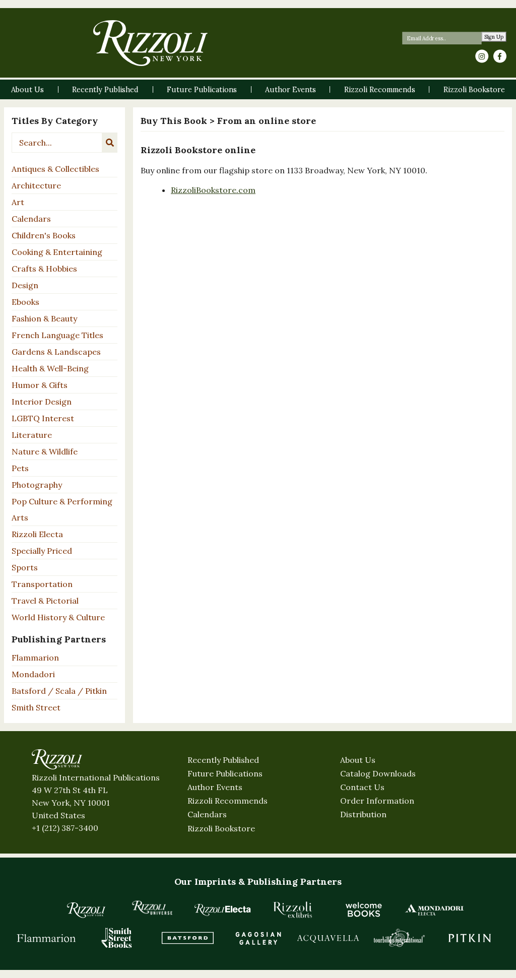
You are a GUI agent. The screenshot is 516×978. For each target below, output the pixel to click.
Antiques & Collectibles (55, 169)
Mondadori (33, 674)
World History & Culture (58, 617)
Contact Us (362, 787)
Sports (25, 567)
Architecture (36, 185)
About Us (357, 760)
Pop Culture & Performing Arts (62, 509)
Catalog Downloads (378, 773)
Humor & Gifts (40, 385)
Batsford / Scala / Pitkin (59, 691)
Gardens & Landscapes (56, 352)
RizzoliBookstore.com (213, 190)
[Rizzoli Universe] (152, 907)
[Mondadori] (434, 909)
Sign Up (494, 37)
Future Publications (225, 773)
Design (25, 285)
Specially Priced (42, 551)
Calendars (31, 219)
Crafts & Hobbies (44, 269)
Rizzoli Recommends (227, 801)
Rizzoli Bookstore (221, 828)
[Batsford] (187, 938)
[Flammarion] (46, 938)
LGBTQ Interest (43, 418)
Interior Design (42, 402)
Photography (37, 485)
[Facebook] (499, 56)
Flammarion (35, 658)
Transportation (42, 584)
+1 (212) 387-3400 (65, 828)
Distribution (363, 814)
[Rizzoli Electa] (222, 909)
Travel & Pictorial (45, 601)
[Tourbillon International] (399, 938)
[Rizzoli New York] (150, 43)
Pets (20, 468)
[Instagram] (481, 56)
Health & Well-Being (50, 368)
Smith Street (36, 707)
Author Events (214, 787)
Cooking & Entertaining (57, 252)
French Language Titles (57, 335)
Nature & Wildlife (45, 451)
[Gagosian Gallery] (258, 938)
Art (18, 202)
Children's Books (44, 235)
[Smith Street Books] (117, 938)
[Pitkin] (469, 938)
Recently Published (223, 760)
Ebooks (25, 302)
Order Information (377, 801)
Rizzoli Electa (37, 534)
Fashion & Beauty (44, 318)
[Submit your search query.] (109, 143)
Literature (32, 435)
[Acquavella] (328, 938)
